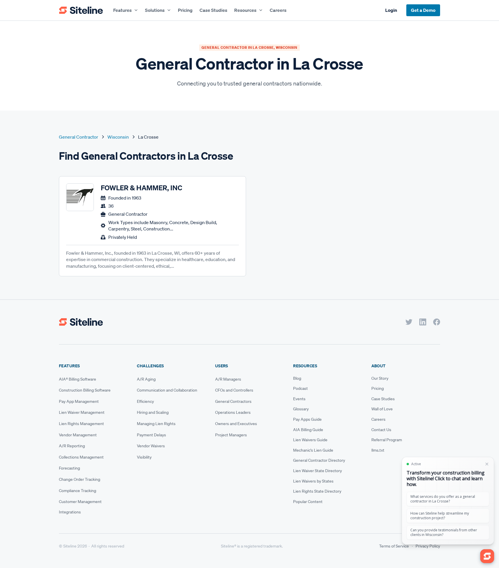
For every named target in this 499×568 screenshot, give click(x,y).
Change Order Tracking (79, 479)
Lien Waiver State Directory (317, 470)
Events (299, 398)
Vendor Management (78, 434)
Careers (278, 10)
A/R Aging (146, 379)
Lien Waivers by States (313, 481)
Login (391, 10)
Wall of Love (382, 408)
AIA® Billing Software (77, 379)
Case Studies (213, 10)
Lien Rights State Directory (317, 491)
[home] (81, 10)
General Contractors (233, 401)
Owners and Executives (236, 423)
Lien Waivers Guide (310, 439)
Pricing (185, 10)
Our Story (379, 378)
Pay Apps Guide (307, 419)
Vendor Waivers (151, 445)
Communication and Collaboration (167, 390)
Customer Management (80, 501)
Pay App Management (79, 401)
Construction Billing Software (85, 390)
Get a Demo (423, 10)
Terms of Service (394, 546)
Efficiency (145, 401)
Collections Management (81, 457)
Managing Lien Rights (156, 423)
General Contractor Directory (319, 460)
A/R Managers (228, 379)
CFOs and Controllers (234, 390)
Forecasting (69, 468)
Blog (297, 378)
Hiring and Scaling (153, 412)
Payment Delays (151, 434)
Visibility (144, 457)
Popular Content (308, 501)
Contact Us (381, 429)
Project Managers (231, 434)
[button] (125, 10)
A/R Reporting (72, 445)
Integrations (70, 512)
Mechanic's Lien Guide (313, 450)
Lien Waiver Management (82, 412)
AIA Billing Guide (308, 429)
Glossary (301, 408)
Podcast (300, 388)
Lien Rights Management (81, 423)
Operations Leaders (233, 412)
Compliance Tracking (77, 490)
